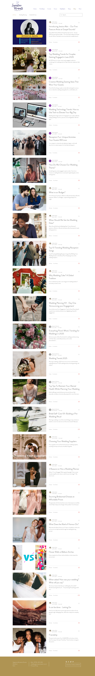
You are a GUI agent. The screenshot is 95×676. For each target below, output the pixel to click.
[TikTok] (71, 661)
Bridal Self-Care (33, 15)
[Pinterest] (73, 661)
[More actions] (79, 23)
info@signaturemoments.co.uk (39, 664)
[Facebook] (68, 661)
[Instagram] (66, 661)
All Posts (14, 15)
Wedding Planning (23, 15)
